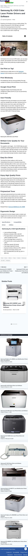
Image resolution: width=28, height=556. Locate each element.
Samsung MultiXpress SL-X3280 (16, 206)
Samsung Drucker (7, 19)
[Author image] (1, 20)
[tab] (6, 222)
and (2, 258)
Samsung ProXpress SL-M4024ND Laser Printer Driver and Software (14, 515)
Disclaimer (10, 554)
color (6, 258)
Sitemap (25, 554)
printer (18, 258)
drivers (10, 258)
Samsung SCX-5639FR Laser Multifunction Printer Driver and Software (6, 270)
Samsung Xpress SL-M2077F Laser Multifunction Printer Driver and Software (14, 489)
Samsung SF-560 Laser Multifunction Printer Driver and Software (21, 270)
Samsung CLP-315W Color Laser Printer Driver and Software (12, 436)
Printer (14, 19)
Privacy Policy (23, 552)
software (8, 260)
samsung (24, 258)
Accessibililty (16, 552)
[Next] (24, 303)
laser (14, 258)
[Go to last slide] (4, 303)
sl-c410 (2, 260)
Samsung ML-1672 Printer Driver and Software (11, 385)
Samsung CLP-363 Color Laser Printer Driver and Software (14, 410)
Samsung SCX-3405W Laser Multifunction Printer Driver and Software (13, 305)
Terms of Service (18, 554)
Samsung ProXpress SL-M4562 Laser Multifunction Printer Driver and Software (14, 360)
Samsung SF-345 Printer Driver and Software (11, 463)
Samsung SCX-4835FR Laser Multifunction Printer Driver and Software (14, 542)
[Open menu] (26, 2)
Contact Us (9, 552)
